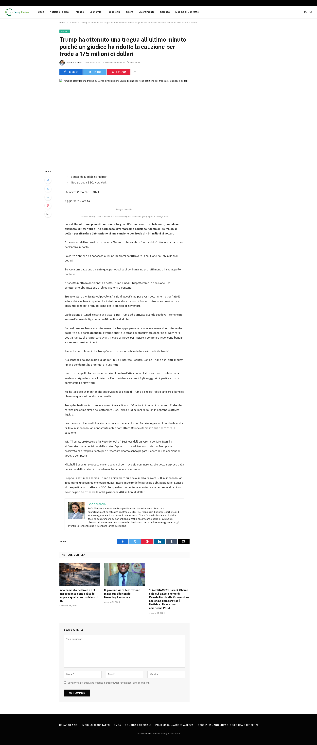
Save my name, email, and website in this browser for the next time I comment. (109, 682)
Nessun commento (115, 62)
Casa (41, 11)
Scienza (165, 11)
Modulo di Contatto (187, 11)
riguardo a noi (68, 725)
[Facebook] (48, 180)
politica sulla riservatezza (174, 725)
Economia (95, 11)
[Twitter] (48, 188)
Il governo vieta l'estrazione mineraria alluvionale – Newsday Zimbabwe (122, 594)
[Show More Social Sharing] (134, 72)
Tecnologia (114, 11)
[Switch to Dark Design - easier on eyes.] (305, 12)
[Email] (48, 214)
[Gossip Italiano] (17, 12)
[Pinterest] (48, 205)
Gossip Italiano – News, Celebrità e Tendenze (228, 725)
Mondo (80, 11)
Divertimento (147, 11)
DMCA (117, 725)
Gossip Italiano (152, 733)
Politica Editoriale (138, 725)
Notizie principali (60, 11)
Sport (129, 11)
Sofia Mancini (75, 62)
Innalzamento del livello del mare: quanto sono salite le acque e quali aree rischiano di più (78, 595)
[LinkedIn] (48, 197)
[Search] (310, 12)
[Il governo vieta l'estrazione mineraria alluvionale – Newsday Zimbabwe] (124, 574)
